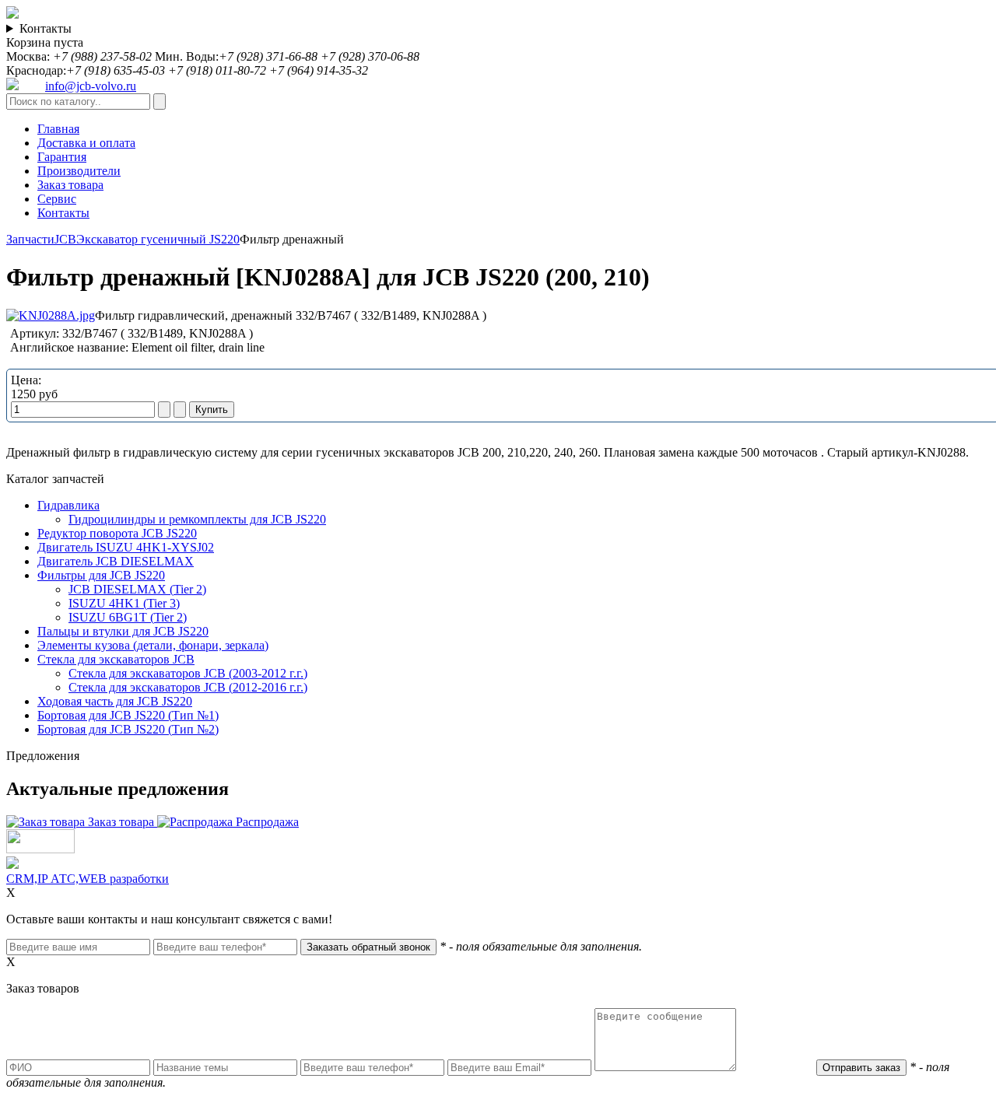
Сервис (56, 198)
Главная (58, 128)
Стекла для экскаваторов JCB (116, 659)
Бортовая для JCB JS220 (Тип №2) (128, 729)
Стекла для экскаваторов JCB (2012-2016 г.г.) (187, 687)
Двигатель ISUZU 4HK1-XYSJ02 (125, 547)
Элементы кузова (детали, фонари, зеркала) (152, 645)
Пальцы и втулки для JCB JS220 (123, 631)
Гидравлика (68, 505)
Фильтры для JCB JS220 (101, 575)
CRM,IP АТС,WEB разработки (87, 878)
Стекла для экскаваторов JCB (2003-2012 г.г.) (187, 673)
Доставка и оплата (86, 142)
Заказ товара (70, 184)
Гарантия (61, 156)
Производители (79, 170)
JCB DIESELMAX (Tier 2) (137, 589)
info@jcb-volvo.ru (90, 86)
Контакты (45, 28)
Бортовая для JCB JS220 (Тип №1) (128, 715)
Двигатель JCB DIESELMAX (115, 561)
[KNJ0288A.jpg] (50, 315)
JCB (65, 239)
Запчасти (30, 239)
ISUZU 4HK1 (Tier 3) (124, 603)
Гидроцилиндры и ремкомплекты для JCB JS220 (197, 519)
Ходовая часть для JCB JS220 (114, 701)
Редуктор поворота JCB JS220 (117, 533)
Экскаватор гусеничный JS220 (158, 239)
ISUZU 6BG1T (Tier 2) (127, 617)
